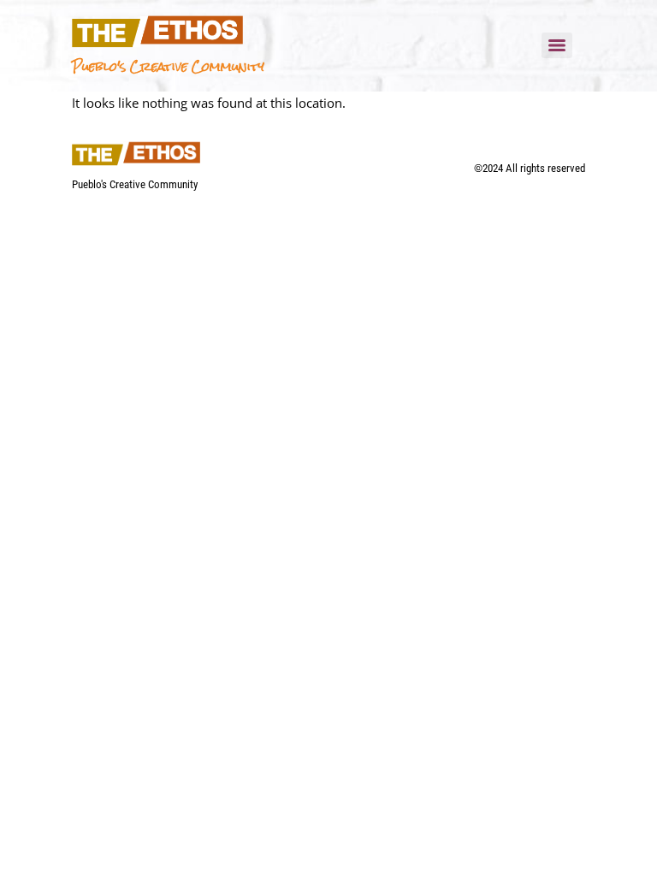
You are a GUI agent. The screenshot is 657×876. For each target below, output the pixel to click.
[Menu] (557, 45)
